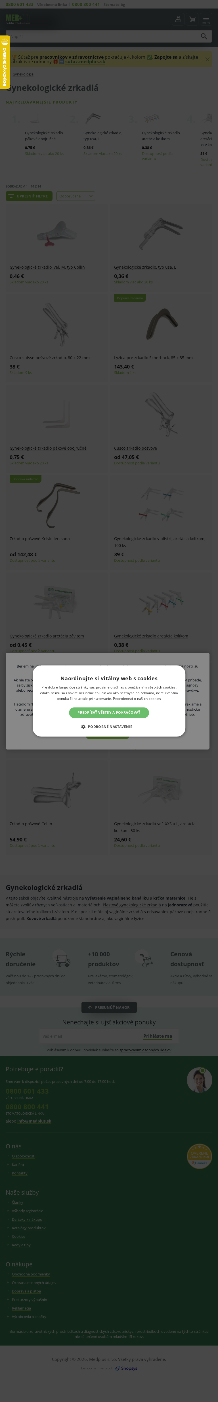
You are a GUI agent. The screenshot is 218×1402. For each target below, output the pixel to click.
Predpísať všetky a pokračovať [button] (109, 712)
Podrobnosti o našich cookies (137, 698)
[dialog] (109, 701)
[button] (108, 727)
